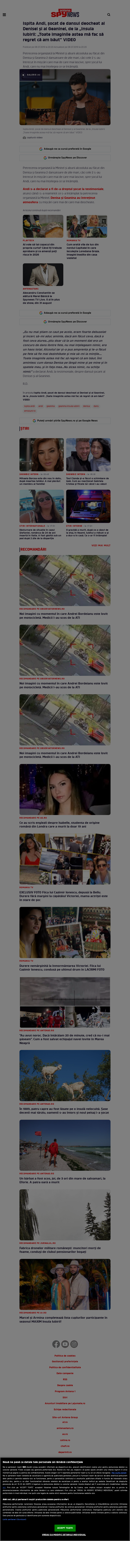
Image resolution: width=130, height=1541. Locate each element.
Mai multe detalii (119, 1472)
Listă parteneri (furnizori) (14, 1519)
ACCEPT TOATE (65, 1528)
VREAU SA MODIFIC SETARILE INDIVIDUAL (64, 1535)
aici (4, 1487)
